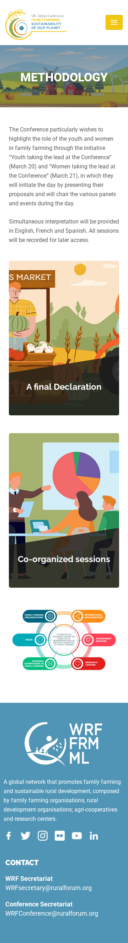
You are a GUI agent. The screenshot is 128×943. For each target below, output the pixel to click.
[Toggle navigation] (114, 22)
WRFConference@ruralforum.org (51, 913)
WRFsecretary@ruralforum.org (48, 887)
